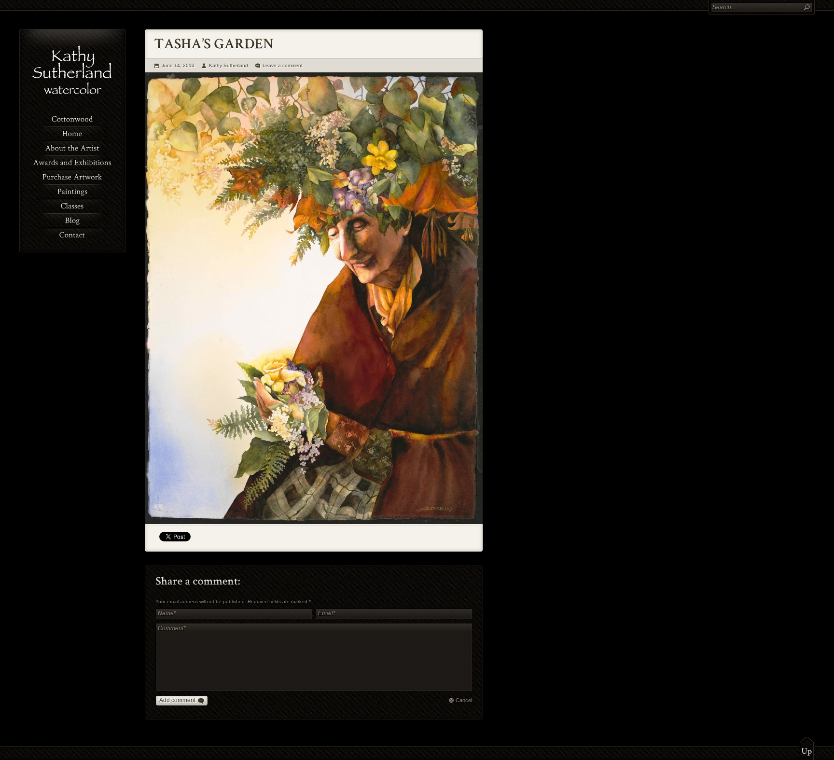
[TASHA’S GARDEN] (313, 522)
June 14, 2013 (178, 65)
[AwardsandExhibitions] (72, 161)
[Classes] (72, 205)
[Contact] (72, 234)
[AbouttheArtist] (72, 147)
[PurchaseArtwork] (72, 176)
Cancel (464, 700)
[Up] (807, 748)
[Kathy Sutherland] (72, 96)
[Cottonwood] (72, 118)
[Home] (72, 132)
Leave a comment (283, 65)
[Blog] (72, 219)
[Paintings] (72, 190)
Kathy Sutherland (228, 65)
